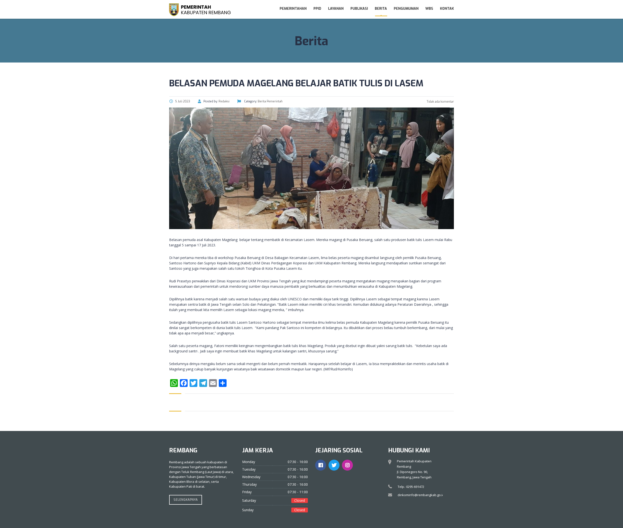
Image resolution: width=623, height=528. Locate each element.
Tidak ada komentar (440, 102)
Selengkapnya (186, 500)
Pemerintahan (293, 8)
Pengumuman (406, 8)
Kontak (447, 8)
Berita (381, 8)
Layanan (336, 8)
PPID (317, 8)
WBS (429, 8)
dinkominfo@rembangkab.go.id (421, 495)
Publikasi (359, 8)
